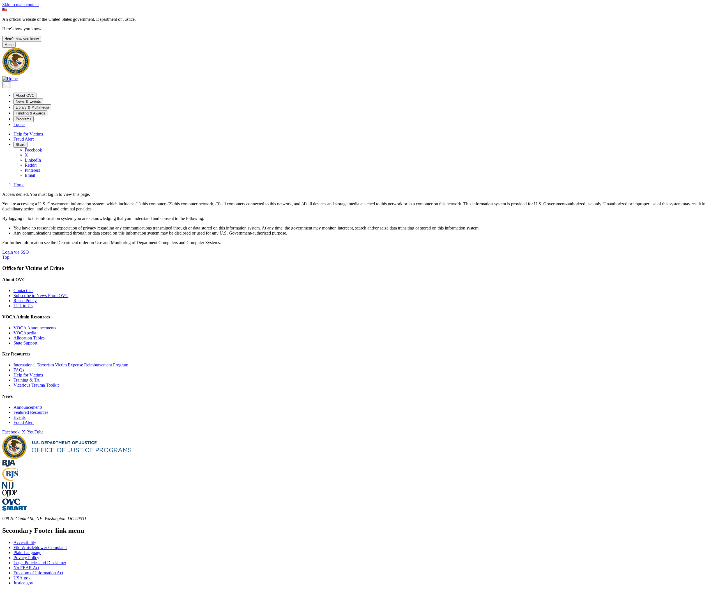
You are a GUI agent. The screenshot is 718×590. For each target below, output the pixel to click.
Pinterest (32, 170)
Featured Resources (30, 412)
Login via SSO (15, 252)
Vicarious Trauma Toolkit (36, 385)
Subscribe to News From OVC (40, 295)
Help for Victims (28, 134)
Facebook (33, 150)
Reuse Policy (25, 300)
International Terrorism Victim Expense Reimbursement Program (70, 364)
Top (5, 257)
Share (20, 145)
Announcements (27, 407)
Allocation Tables (29, 338)
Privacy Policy (26, 557)
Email (30, 175)
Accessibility (24, 542)
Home (18, 184)
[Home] (10, 78)
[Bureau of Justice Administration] (8, 465)
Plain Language (27, 552)
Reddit (30, 165)
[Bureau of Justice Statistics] (11, 479)
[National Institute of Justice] (7, 487)
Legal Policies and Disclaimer (39, 562)
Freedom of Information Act (38, 572)
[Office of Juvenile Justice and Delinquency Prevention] (9, 495)
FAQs (18, 370)
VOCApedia (24, 332)
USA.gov (22, 577)
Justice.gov (23, 582)
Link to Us (23, 305)
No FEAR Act (26, 567)
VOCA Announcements (34, 327)
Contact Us (23, 290)
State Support (25, 343)
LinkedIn (33, 160)
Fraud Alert (23, 139)
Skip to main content (20, 4)
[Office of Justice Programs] (16, 73)
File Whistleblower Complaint (40, 547)
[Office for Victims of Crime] (11, 503)
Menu (8, 45)
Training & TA (26, 380)
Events (19, 417)
